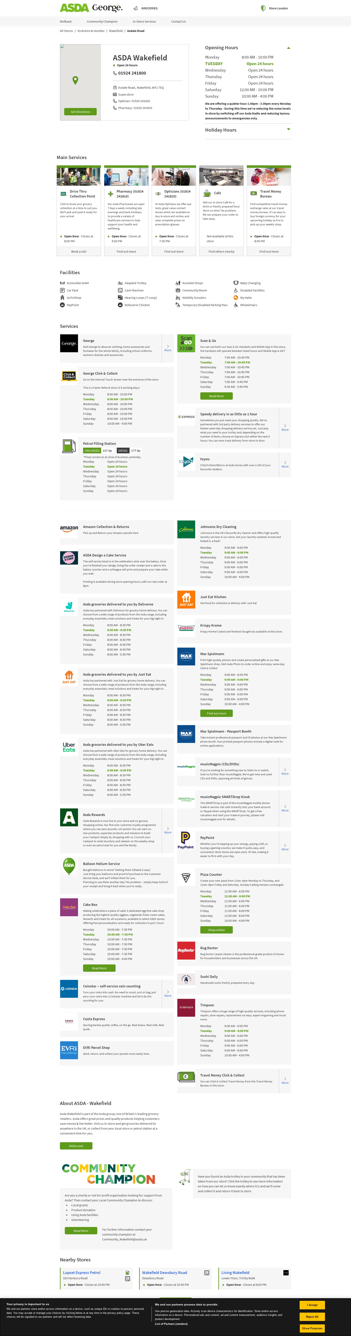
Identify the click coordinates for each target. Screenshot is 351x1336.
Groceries (149, 8)
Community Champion (102, 21)
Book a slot (78, 251)
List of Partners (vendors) (171, 1324)
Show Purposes (312, 1328)
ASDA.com (76, 1146)
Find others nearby (221, 251)
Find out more (126, 251)
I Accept (312, 1305)
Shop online (216, 930)
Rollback (66, 21)
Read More (216, 396)
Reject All (312, 1316)
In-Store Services (144, 21)
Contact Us (178, 21)
